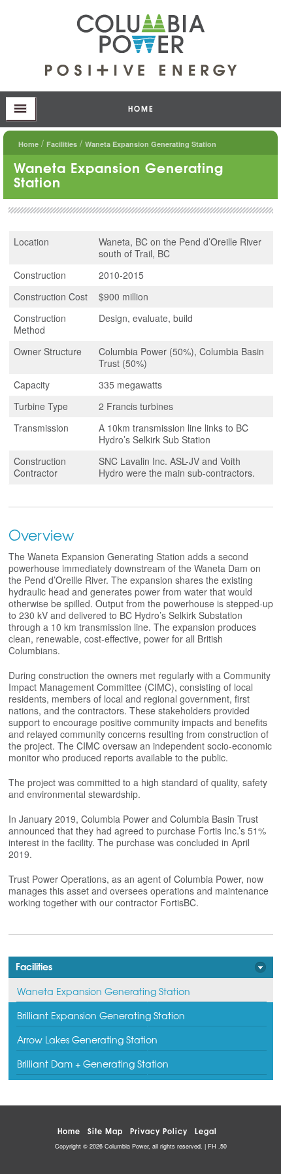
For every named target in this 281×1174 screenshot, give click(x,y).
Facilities (61, 144)
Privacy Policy (159, 1130)
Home (28, 144)
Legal (206, 1130)
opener (21, 109)
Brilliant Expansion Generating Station (101, 1015)
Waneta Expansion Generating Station (103, 991)
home (141, 108)
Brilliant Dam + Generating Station (93, 1063)
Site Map (105, 1130)
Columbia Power (141, 33)
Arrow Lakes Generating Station (87, 1039)
